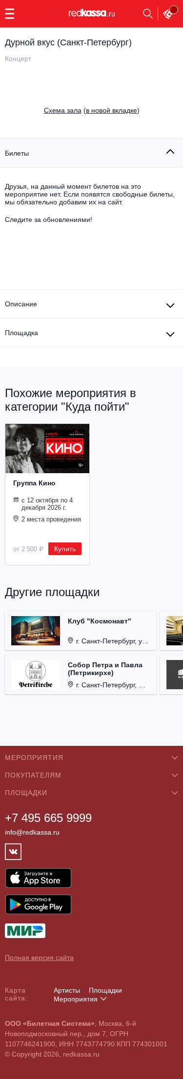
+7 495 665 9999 (48, 817)
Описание (21, 304)
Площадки (105, 990)
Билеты (17, 153)
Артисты (67, 990)
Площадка (21, 333)
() (92, 110)
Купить (65, 549)
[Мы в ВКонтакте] (13, 851)
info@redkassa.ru (32, 832)
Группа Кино (34, 483)
